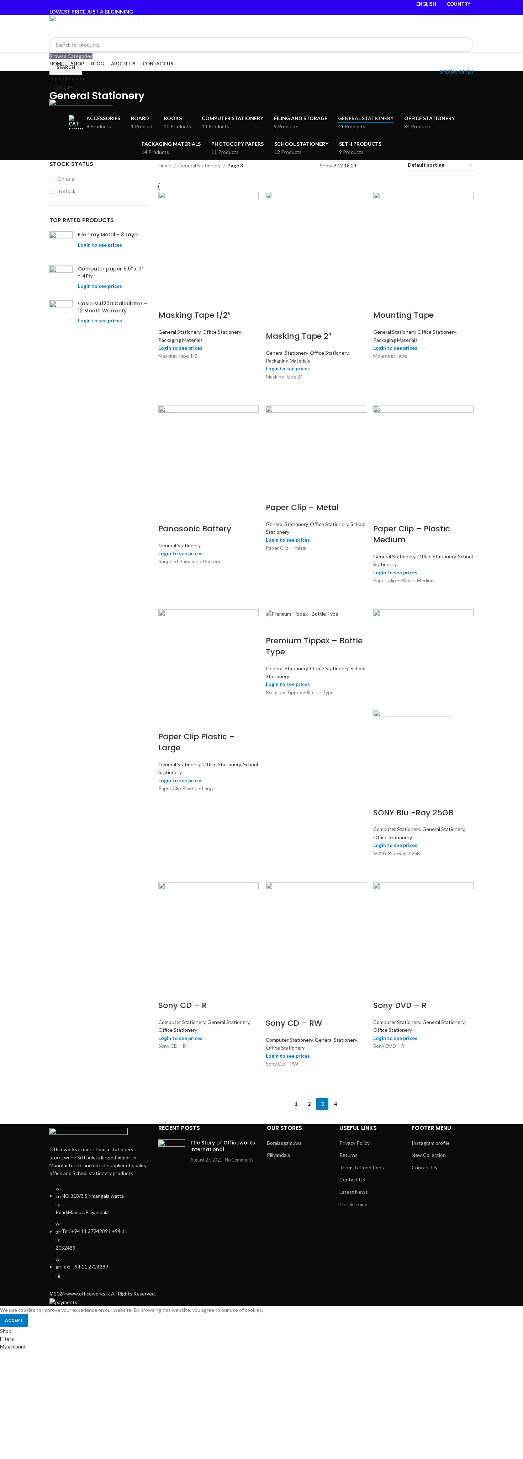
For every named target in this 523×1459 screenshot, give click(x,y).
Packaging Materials (180, 340)
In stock (66, 191)
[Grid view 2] (370, 165)
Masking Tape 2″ (298, 336)
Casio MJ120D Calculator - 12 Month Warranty (112, 307)
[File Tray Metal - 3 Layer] (61, 242)
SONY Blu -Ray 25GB (413, 812)
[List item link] (98, 1235)
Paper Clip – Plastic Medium (411, 534)
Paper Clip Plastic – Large (196, 742)
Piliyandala (278, 1155)
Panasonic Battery (194, 528)
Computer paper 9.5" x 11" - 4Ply (110, 272)
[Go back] (58, 80)
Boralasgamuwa (284, 1143)
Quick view (167, 369)
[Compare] (167, 301)
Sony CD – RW (294, 1023)
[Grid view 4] (393, 165)
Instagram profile (431, 1143)
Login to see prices (100, 245)
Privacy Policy (354, 1143)
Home (165, 165)
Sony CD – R (182, 1005)
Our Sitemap (353, 1204)
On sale (65, 179)
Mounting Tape (403, 315)
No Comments (239, 1160)
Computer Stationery (396, 829)
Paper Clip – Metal (302, 507)
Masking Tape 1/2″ (194, 315)
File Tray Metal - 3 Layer (108, 234)
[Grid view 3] (381, 165)
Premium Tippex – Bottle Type (314, 646)
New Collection (429, 1155)
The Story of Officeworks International (222, 1146)
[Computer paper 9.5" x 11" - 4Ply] (61, 277)
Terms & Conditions (361, 1167)
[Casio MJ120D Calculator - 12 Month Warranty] (61, 312)
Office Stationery (221, 332)
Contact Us (352, 1179)
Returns (348, 1155)
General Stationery (200, 165)
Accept (14, 1320)
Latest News (353, 1192)
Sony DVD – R (400, 1005)
